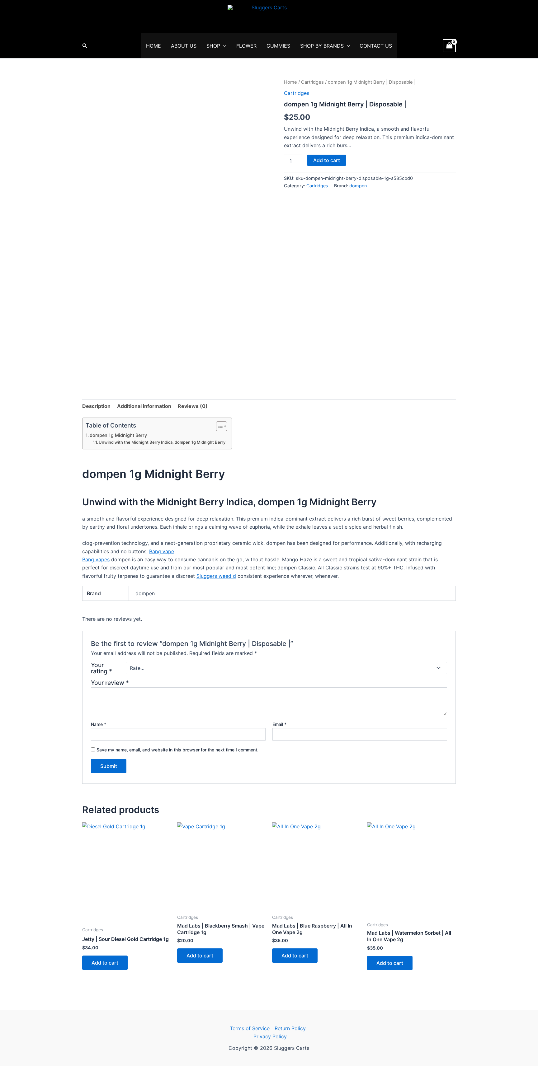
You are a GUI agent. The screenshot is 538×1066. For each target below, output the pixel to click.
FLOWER (246, 46)
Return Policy (290, 1028)
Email (279, 724)
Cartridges (312, 82)
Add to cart (326, 160)
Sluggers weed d (216, 576)
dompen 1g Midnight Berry (118, 435)
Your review (110, 682)
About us (183, 46)
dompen (358, 185)
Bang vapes (96, 559)
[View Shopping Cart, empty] (449, 45)
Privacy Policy (270, 1036)
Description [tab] (96, 406)
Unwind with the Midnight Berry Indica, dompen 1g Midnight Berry (162, 442)
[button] (85, 46)
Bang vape (161, 551)
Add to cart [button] (105, 963)
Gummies (278, 46)
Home (153, 46)
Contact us (376, 46)
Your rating (101, 668)
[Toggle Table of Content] (218, 426)
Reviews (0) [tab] (193, 406)
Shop (213, 46)
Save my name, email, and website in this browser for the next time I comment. (177, 749)
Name (98, 724)
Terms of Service (250, 1028)
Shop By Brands (322, 46)
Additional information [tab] (144, 406)
